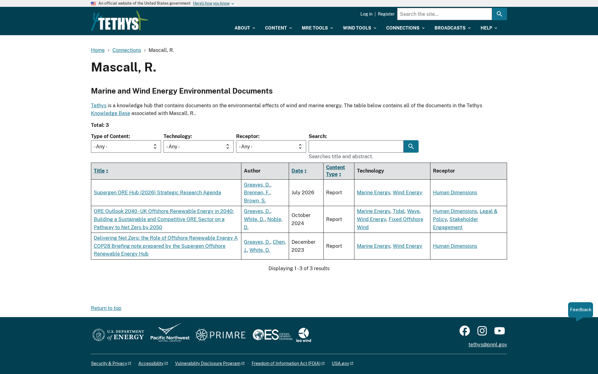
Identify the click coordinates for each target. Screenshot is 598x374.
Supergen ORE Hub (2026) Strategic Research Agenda (157, 193)
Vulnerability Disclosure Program (207, 363)
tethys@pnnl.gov (487, 345)
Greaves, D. (257, 185)
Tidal (399, 211)
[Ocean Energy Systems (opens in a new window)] (273, 335)
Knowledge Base (110, 113)
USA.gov (340, 363)
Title (99, 171)
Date (297, 171)
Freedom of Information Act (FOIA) (286, 363)
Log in (366, 14)
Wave (413, 211)
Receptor (247, 136)
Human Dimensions (455, 193)
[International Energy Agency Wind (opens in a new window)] (304, 335)
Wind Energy (407, 193)
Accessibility (151, 363)
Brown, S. (255, 201)
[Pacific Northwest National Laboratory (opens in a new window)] (167, 335)
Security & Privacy (109, 363)
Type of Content (110, 136)
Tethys (99, 106)
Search (317, 136)
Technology (177, 136)
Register (386, 14)
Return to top (106, 308)
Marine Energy (373, 193)
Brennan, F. (257, 193)
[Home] (119, 21)
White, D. (254, 219)
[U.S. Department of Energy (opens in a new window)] (118, 335)
